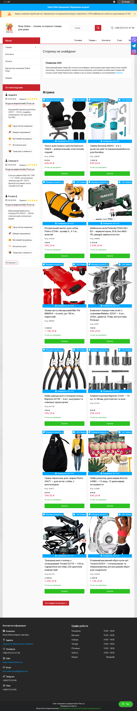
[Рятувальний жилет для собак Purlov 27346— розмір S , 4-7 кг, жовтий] (64, 203)
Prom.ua (81, 704)
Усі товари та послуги (55, 603)
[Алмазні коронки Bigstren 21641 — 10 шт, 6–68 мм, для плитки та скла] (110, 370)
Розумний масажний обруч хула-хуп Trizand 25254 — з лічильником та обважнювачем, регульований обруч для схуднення (110, 565)
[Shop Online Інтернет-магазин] (9, 28)
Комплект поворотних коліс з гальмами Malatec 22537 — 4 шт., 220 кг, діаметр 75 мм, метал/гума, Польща (108, 315)
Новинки (119, 73)
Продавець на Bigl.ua (68, 706)
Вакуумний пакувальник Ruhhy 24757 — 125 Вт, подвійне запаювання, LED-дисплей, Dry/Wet (22, 114)
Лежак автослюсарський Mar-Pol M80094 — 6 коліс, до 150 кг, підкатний (62, 313)
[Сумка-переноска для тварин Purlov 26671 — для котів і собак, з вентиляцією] (64, 453)
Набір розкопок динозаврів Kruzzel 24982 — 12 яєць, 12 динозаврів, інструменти (108, 481)
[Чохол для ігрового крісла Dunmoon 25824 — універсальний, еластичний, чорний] (64, 120)
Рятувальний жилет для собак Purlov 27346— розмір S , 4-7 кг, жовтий (61, 231)
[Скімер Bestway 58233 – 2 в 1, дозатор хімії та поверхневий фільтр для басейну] (110, 120)
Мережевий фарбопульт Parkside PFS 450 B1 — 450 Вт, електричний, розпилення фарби (21, 215)
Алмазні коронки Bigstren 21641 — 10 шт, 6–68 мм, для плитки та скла (110, 397)
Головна (78, 40)
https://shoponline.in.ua (12, 662)
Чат (128, 704)
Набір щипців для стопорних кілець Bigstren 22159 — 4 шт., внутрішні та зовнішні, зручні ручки (64, 399)
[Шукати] (98, 28)
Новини (8, 78)
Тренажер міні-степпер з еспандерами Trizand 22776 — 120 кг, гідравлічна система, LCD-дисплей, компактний (64, 565)
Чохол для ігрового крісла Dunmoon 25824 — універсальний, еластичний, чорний (64, 149)
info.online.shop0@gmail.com (15, 671)
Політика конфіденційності (91, 708)
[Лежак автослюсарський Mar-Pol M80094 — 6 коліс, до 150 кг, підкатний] (64, 285)
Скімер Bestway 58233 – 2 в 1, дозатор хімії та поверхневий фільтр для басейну (110, 149)
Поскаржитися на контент (69, 708)
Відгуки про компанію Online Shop (17, 69)
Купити (64, 174)
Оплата (8, 61)
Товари (92, 40)
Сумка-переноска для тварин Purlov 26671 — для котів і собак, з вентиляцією (64, 481)
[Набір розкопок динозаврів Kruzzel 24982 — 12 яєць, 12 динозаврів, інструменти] (110, 453)
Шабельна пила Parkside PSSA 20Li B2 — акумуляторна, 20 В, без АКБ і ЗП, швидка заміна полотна (109, 231)
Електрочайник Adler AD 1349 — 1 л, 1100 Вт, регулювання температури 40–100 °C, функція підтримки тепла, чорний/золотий (21, 180)
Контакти (106, 40)
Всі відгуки (11, 263)
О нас (119, 40)
